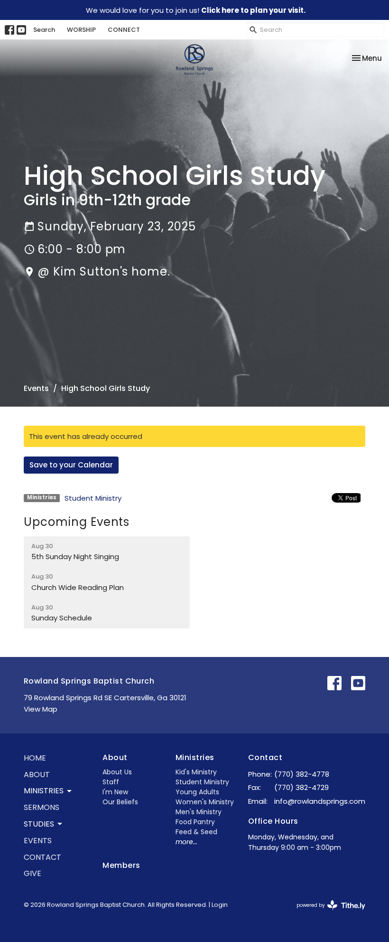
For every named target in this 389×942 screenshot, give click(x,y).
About (37, 774)
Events (36, 388)
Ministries (195, 757)
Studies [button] (39, 823)
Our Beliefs (120, 802)
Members (121, 865)
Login (220, 904)
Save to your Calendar (71, 465)
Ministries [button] (44, 790)
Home (35, 757)
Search (44, 29)
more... (186, 842)
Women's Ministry (205, 802)
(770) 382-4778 (301, 774)
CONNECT (124, 29)
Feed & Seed (196, 832)
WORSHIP (81, 29)
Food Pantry (195, 822)
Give (32, 873)
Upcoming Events (77, 522)
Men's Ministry (199, 812)
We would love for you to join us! (196, 10)
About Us (117, 772)
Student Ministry (93, 498)
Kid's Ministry (196, 772)
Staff (110, 782)
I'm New (115, 792)
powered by (326, 913)
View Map (40, 709)
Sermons (41, 807)
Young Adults (197, 792)
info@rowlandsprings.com (319, 801)
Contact (42, 857)
